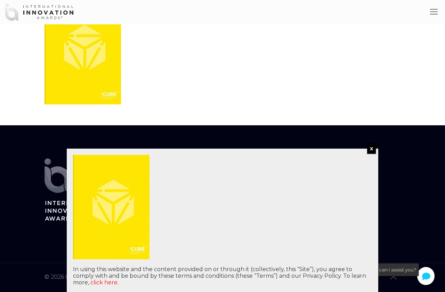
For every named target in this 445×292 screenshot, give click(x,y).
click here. (104, 282)
